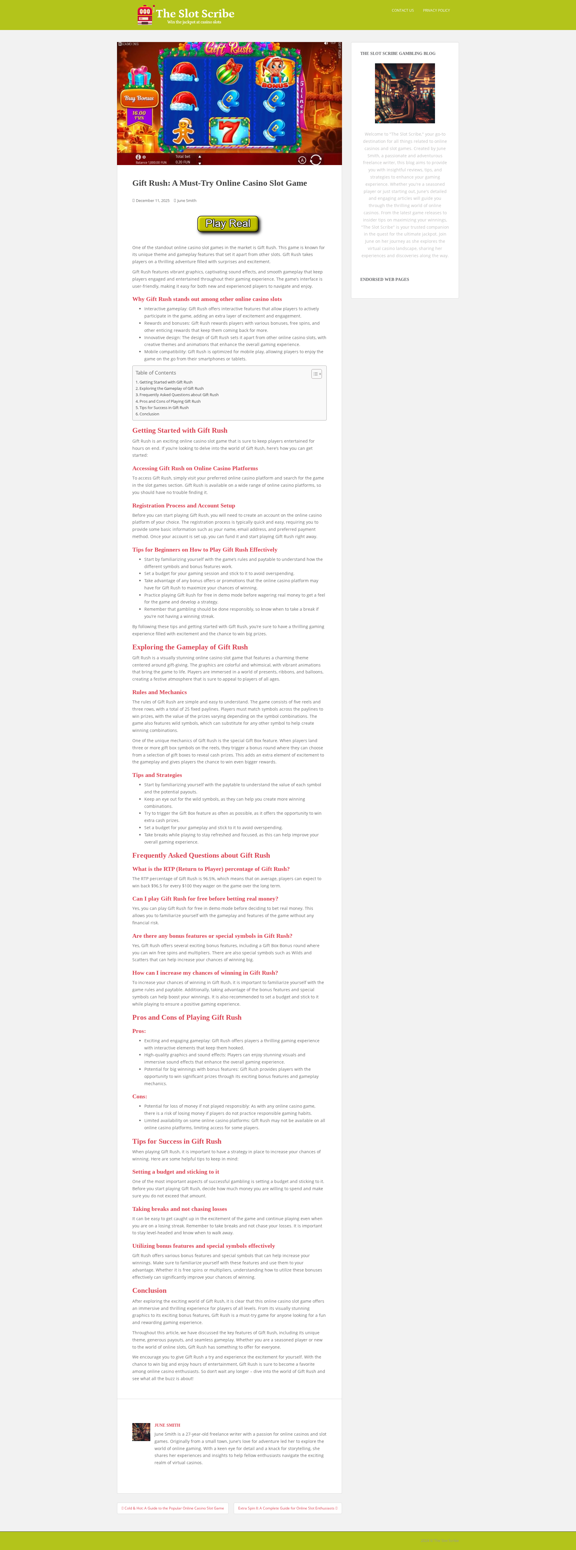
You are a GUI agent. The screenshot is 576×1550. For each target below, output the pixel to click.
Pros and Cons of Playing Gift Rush (170, 401)
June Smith (186, 200)
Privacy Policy (436, 10)
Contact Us (403, 10)
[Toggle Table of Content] (313, 374)
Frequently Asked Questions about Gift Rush (179, 394)
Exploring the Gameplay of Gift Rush (172, 388)
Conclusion (149, 414)
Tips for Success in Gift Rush (164, 407)
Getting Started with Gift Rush (166, 382)
